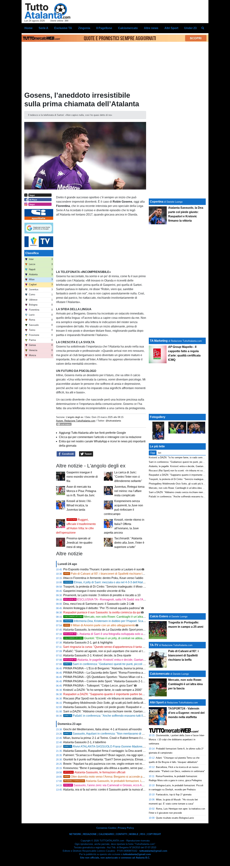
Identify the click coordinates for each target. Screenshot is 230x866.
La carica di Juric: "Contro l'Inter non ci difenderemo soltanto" (128, 476)
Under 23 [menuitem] (190, 28)
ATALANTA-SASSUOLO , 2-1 (106, 746)
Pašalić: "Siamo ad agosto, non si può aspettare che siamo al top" (105, 651)
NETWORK (75, 834)
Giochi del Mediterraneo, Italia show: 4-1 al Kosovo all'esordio (102, 729)
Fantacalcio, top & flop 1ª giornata (173, 794)
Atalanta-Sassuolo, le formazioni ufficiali (94, 772)
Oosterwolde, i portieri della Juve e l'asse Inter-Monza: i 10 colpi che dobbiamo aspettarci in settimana (177, 739)
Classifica (32, 253)
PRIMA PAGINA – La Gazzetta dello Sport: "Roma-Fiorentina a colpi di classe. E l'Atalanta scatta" (125, 672)
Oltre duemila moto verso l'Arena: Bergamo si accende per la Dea (109, 776)
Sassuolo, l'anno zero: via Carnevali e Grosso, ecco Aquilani (107, 785)
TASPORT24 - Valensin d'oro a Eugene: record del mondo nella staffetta (186, 713)
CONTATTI (121, 834)
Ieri (159, 452)
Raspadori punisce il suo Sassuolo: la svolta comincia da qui (102, 612)
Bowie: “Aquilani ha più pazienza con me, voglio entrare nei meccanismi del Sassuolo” (118, 763)
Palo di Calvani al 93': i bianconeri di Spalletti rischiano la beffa (107, 573)
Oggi (152, 452)
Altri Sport (157, 702)
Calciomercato (160, 673)
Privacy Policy (126, 828)
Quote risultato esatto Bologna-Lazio (175, 818)
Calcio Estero (159, 616)
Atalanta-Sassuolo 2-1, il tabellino (84, 742)
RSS (142, 834)
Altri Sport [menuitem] (171, 28)
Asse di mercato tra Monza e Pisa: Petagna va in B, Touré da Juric (81, 491)
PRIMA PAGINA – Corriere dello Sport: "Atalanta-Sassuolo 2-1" (103, 681)
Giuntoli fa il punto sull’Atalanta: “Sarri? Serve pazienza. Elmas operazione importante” (118, 759)
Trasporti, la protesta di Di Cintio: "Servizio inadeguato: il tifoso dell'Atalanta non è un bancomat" (124, 586)
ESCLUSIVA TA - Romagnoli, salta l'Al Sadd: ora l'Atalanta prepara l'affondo (119, 599)
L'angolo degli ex (74, 417)
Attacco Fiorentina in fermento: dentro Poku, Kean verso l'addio (103, 577)
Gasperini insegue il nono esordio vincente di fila (82, 476)
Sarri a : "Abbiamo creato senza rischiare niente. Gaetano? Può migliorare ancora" (119, 711)
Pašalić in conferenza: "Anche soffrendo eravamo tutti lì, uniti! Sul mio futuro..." (118, 715)
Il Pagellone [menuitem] (104, 28)
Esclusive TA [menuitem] (63, 28)
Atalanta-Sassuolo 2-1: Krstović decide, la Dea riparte (97, 655)
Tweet (88, 453)
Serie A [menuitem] (43, 28)
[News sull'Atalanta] (47, 11)
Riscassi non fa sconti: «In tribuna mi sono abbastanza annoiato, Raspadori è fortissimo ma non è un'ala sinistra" (142, 698)
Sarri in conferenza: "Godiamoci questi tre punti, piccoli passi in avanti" (113, 664)
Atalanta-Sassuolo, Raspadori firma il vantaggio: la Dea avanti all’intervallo (110, 750)
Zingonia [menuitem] (84, 28)
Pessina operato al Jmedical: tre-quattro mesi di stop (79, 542)
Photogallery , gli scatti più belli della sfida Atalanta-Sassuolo (117, 702)
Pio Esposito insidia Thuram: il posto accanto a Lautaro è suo (102, 569)
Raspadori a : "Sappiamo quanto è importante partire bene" (104, 694)
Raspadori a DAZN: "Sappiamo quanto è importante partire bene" (182, 475)
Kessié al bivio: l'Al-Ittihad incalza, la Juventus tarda (78, 505)
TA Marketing (159, 340)
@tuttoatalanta (113, 420)
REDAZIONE (90, 834)
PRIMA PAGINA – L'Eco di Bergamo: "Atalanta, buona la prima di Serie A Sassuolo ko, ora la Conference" (130, 668)
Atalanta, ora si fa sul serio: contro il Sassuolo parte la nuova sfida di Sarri (110, 789)
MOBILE (133, 834)
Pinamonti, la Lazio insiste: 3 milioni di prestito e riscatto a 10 (102, 595)
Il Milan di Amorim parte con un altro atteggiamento (99, 625)
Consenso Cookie (106, 828)
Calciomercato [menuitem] (128, 28)
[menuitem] (203, 28)
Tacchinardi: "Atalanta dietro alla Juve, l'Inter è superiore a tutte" (129, 542)
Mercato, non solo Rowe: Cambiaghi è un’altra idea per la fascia (114, 616)
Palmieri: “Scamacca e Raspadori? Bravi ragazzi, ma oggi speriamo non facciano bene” (118, 755)
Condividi (67, 453)
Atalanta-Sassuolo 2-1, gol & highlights (88, 642)
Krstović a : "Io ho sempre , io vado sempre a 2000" (102, 689)
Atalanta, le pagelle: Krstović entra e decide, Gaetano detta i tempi (112, 659)
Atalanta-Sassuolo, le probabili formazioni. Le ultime (108, 780)
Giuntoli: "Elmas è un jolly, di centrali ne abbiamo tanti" (108, 638)
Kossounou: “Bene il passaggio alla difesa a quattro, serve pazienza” (107, 768)
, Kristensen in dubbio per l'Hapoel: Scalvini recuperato (113, 621)
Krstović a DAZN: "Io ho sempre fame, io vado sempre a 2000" (181, 457)
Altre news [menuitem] (151, 28)
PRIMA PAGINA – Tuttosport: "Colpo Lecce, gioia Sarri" (98, 685)
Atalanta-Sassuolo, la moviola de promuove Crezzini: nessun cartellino (123, 629)
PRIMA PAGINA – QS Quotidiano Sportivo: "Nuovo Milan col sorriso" (106, 676)
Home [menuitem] (28, 28)
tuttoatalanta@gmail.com (153, 851)
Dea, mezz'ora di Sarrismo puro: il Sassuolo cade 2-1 (97, 603)
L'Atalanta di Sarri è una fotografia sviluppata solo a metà (107, 633)
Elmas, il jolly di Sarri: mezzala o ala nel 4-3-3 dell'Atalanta (106, 582)
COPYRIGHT (154, 834)
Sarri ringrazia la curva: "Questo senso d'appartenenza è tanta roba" (106, 646)
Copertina (156, 201)
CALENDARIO (106, 834)
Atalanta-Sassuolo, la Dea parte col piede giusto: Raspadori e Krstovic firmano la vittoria (119, 707)
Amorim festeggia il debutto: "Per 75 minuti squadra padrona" (102, 608)
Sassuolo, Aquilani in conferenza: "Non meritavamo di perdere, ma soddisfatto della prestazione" (130, 733)
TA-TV (154, 645)
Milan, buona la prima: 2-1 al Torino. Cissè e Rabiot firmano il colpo (105, 737)
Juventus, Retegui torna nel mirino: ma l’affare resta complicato (129, 491)
